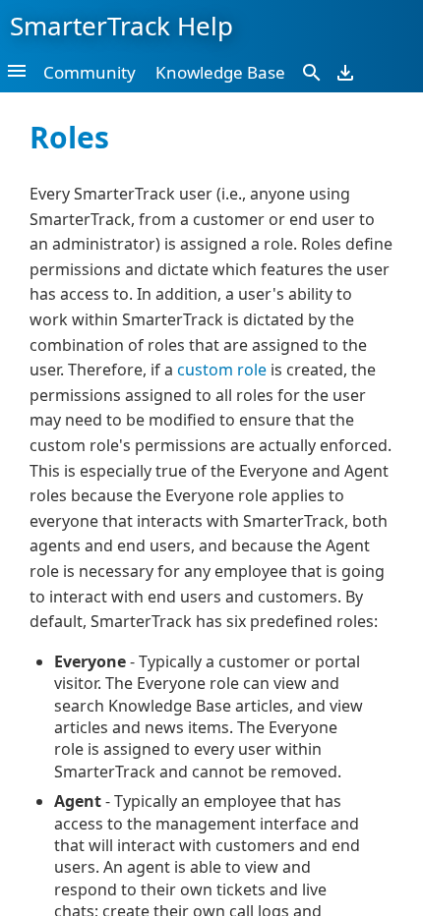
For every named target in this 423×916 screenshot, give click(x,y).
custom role (222, 369)
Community (89, 72)
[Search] (312, 71)
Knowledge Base (220, 72)
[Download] (345, 71)
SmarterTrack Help (121, 25)
